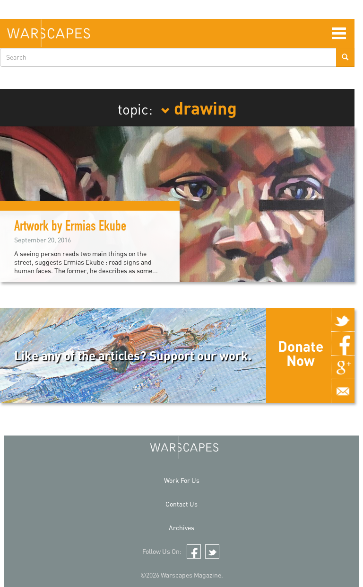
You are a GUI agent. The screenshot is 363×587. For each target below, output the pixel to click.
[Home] (48, 33)
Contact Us (181, 504)
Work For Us (181, 480)
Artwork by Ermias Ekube (70, 228)
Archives (181, 528)
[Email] (342, 391)
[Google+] (342, 367)
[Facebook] (342, 344)
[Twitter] (342, 320)
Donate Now (300, 353)
